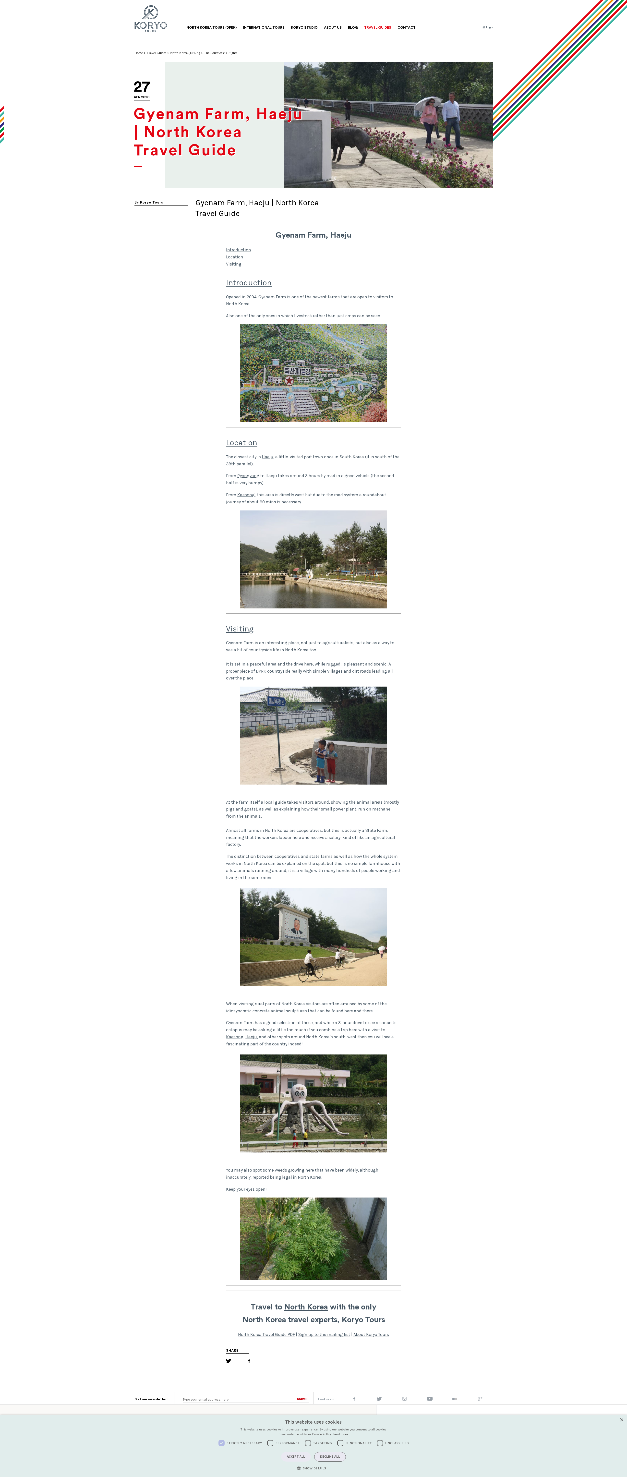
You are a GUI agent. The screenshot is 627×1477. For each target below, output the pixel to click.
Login (489, 27)
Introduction (238, 250)
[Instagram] (404, 1400)
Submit (303, 1398)
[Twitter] (228, 1361)
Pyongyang (248, 475)
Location (234, 257)
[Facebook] (249, 1361)
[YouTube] (430, 1400)
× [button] (621, 1420)
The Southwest (214, 53)
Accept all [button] (296, 1456)
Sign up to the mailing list (324, 1334)
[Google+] (480, 1400)
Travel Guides (156, 53)
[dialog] (313, 1446)
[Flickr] (455, 1399)
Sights (233, 53)
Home (138, 53)
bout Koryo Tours (372, 1334)
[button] (313, 1468)
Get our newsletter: (151, 1399)
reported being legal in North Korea (287, 1177)
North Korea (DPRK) (185, 53)
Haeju (267, 457)
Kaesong (246, 494)
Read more (340, 1434)
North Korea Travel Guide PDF (266, 1334)
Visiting (233, 264)
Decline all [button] (330, 1456)
